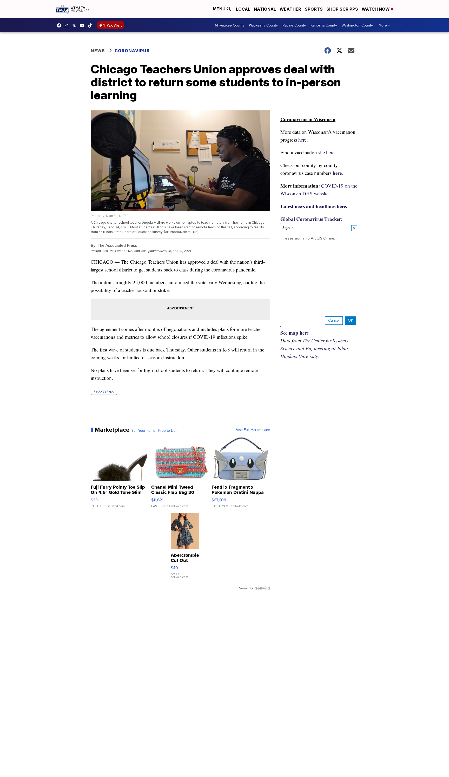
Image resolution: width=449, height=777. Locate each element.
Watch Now (376, 9)
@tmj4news (91, 25)
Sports (314, 9)
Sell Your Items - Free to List (153, 430)
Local (243, 9)
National (265, 9)
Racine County (294, 25)
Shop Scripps (342, 9)
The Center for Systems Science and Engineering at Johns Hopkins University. (314, 348)
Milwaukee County (229, 25)
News (98, 50)
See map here (294, 332)
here (337, 172)
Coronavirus (132, 50)
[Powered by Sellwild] (262, 588)
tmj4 (60, 25)
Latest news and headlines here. (313, 206)
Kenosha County (324, 25)
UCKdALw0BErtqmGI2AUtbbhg (83, 25)
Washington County (357, 25)
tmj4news (68, 25)
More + (384, 25)
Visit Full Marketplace (253, 429)
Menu (220, 9)
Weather (290, 9)
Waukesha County (263, 25)
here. (303, 139)
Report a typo (104, 391)
